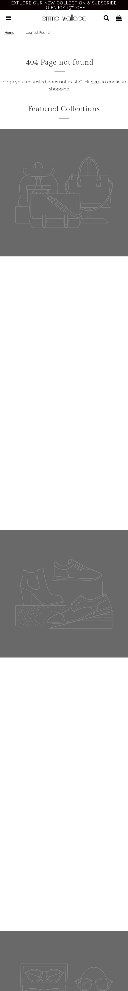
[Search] (104, 18)
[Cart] (118, 18)
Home (9, 33)
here (95, 81)
